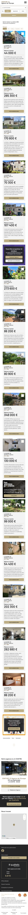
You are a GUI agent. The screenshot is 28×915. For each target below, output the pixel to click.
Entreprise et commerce (7, 887)
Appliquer (14, 15)
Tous (2, 11)
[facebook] (2, 850)
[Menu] (25, 2)
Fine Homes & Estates (6, 890)
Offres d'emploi (5, 881)
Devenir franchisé (5, 884)
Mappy (14, 838)
